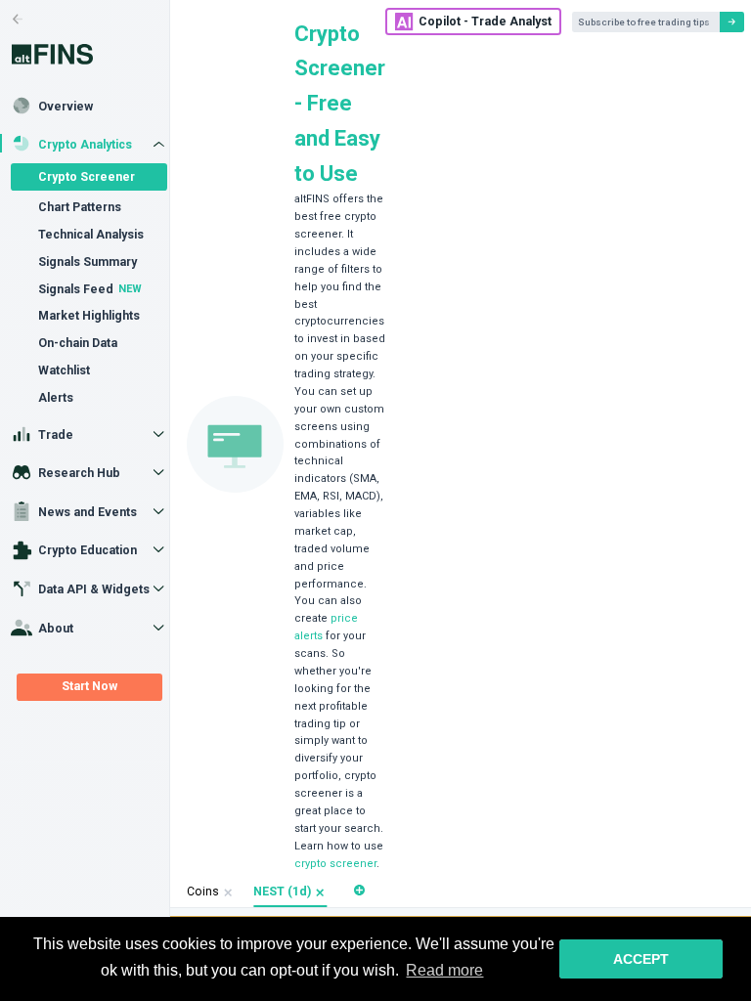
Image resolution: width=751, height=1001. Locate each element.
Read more (444, 970)
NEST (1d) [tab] (282, 891)
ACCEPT (641, 959)
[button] (320, 893)
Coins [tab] (203, 891)
